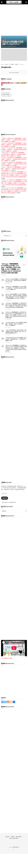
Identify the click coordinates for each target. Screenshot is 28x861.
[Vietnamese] (2, 84)
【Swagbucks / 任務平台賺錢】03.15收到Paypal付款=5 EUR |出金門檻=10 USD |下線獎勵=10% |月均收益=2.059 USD (12, 43)
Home (2, 64)
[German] (9, 82)
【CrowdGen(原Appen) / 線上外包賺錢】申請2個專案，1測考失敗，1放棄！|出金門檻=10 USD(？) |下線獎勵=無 (16, 324)
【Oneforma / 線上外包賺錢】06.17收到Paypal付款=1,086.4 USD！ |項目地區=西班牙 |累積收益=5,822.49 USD (16, 280)
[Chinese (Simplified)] (2, 82)
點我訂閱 (5, 498)
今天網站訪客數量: (5, 94)
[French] (7, 82)
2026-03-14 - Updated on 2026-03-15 (9, 46)
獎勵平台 (17, 64)
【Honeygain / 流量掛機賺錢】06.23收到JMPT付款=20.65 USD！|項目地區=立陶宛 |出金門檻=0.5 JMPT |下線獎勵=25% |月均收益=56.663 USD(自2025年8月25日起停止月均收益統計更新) (16, 305)
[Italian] (12, 82)
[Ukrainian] (26, 82)
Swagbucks (22, 64)
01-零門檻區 (5, 39)
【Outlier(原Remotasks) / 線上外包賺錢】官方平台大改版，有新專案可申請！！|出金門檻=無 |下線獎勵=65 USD (15, 339)
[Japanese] (14, 82)
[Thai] (24, 82)
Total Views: (4, 96)
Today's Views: (4, 92)
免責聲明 (12, 836)
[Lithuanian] (17, 82)
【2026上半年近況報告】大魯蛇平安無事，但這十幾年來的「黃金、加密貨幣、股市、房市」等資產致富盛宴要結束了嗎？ (15, 331)
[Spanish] (22, 82)
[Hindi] (10, 82)
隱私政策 (7, 836)
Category (6, 64)
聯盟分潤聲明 (18, 836)
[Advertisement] (14, 20)
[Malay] (19, 82)
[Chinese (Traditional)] (4, 82)
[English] (5, 82)
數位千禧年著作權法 (14, 838)
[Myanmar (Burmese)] (21, 82)
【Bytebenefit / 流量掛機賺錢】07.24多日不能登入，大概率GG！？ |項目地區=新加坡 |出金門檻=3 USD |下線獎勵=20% (14, 140)
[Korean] (16, 82)
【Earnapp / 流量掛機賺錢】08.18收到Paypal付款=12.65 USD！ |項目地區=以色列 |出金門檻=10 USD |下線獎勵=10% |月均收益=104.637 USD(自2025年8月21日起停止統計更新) (11, 268)
